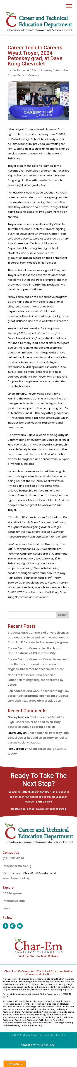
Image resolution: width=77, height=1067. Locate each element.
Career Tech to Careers (23, 75)
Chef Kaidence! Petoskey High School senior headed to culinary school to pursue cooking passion (36, 722)
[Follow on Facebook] (5, 926)
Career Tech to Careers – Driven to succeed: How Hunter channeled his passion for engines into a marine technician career (38, 664)
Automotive (60, 70)
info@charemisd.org (17, 866)
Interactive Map (14, 901)
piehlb (16, 70)
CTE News (45, 70)
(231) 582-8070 (13, 858)
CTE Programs (13, 893)
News (6, 908)
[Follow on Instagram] (13, 926)
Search (62, 615)
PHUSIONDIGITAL (46, 1045)
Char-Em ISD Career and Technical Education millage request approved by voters (35, 680)
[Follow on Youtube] (20, 926)
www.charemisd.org (16, 878)
